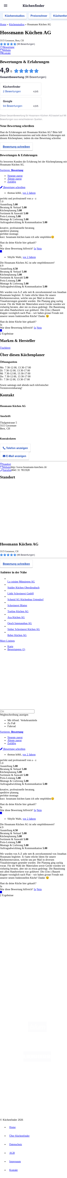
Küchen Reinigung (17, 939)
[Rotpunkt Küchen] (49, 1090)
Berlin (24, 911)
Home (3, 24)
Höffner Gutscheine (27, 926)
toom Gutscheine (25, 923)
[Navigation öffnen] (5, 5)
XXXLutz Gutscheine (43, 920)
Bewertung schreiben (16, 146)
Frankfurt (42, 914)
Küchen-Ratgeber (16, 942)
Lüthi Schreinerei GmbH (20, 593)
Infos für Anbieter (16, 961)
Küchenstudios (15, 15)
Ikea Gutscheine (25, 920)
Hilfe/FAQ (13, 948)
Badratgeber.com (16, 951)
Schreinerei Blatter (17, 605)
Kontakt (13, 1170)
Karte (10, 646)
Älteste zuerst (14, 178)
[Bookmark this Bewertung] (1, 251)
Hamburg (32, 911)
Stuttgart (57, 914)
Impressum (15, 1161)
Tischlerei (5, 347)
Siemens (18, 917)
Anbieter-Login (18, 973)
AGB (12, 1153)
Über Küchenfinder (17, 945)
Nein (39, 248)
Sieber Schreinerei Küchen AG (23, 629)
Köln (50, 914)
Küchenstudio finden (18, 905)
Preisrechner (39, 15)
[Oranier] (37, 1075)
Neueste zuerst (15, 175)
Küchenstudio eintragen (19, 970)
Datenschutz (15, 1144)
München (42, 911)
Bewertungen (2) (16, 649)
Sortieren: (11, 170)
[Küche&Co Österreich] (37, 1105)
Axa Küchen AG (16, 617)
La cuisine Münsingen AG (21, 581)
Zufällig (11, 181)
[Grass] (37, 1046)
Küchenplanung (15, 936)
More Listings (7, 640)
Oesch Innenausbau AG (19, 623)
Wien (24, 914)
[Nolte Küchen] (27, 1090)
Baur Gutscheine (41, 923)
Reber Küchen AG (17, 635)
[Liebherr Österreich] (37, 1060)
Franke (10, 917)
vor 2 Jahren (29, 193)
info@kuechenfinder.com (13, 986)
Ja (35, 248)
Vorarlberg (52, 911)
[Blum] (37, 1031)
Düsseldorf (32, 914)
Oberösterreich (13, 914)
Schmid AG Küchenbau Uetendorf (25, 599)
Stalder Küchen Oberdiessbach (23, 587)
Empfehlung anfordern (19, 908)
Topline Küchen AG (17, 611)
